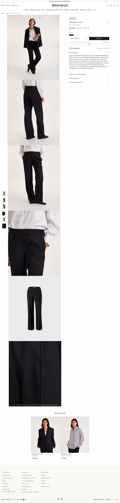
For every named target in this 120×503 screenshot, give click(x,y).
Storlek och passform (77, 74)
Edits (43, 10)
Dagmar (43, 481)
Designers (49, 10)
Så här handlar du (26, 475)
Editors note (74, 53)
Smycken (82, 10)
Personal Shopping (7, 478)
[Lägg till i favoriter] (107, 22)
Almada (43, 475)
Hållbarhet (5, 486)
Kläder (56, 10)
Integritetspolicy (26, 486)
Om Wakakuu (6, 472)
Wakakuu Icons (35, 10)
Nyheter (26, 10)
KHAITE (43, 484)
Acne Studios (45, 472)
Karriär (4, 481)
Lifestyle (90, 10)
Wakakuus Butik (6, 475)
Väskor (66, 10)
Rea (95, 10)
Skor (61, 10)
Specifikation (74, 78)
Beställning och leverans (28, 478)
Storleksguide (6, 489)
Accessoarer (74, 10)
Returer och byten (76, 82)
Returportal (25, 484)
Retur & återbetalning (28, 481)
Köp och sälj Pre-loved (8, 491)
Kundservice (14, 5)
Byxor (7, 13)
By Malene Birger (46, 478)
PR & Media (5, 484)
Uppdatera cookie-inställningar (30, 492)
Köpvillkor (24, 489)
